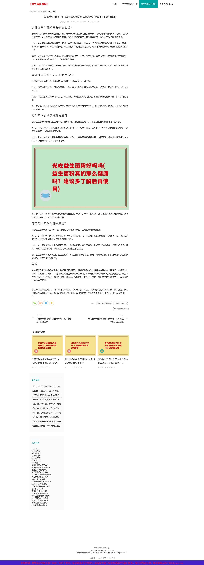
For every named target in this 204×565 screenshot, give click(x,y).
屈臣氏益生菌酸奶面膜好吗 (42, 474)
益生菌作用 (36, 460)
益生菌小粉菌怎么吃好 (40, 503)
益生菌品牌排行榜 (129, 4)
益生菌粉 (35, 463)
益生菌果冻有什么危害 (40, 498)
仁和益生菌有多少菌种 (40, 477)
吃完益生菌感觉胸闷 (39, 505)
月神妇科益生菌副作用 (40, 493)
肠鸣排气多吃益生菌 (39, 491)
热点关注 (112, 558)
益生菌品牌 (36, 453)
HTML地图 (102, 558)
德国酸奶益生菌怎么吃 (121, 309)
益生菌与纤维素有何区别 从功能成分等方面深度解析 (80, 361)
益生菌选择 (36, 451)
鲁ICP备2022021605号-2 (102, 548)
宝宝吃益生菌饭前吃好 (104, 303)
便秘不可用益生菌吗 (39, 484)
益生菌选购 (36, 458)
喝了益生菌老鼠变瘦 (120, 303)
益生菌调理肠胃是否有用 (41, 486)
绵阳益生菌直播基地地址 (41, 467)
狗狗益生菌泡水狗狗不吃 (41, 496)
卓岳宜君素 (36, 456)
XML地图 (92, 558)
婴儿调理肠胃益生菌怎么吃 (42, 481)
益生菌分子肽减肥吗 (39, 470)
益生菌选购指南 (166, 4)
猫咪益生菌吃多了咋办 (40, 465)
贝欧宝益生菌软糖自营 (40, 500)
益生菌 (34, 448)
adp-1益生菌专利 (38, 479)
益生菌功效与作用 (148, 4)
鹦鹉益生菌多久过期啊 (40, 472)
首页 (115, 4)
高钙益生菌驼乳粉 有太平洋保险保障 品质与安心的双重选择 (113, 361)
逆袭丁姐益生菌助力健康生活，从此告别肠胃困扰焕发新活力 (47, 361)
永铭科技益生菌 (37, 489)
